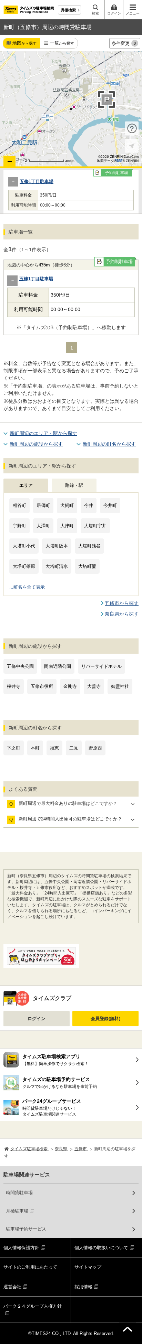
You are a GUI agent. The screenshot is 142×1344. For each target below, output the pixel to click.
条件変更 (124, 43)
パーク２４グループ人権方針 (32, 1306)
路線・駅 (74, 485)
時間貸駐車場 (19, 1192)
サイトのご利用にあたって (30, 1267)
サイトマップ (87, 1267)
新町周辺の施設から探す (36, 444)
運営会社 (12, 1286)
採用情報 (83, 1286)
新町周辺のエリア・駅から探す (43, 433)
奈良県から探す (122, 614)
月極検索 (68, 10)
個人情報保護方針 (21, 1247)
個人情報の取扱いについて (101, 1247)
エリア (26, 485)
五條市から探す (122, 603)
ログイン (36, 1018)
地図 (24, 43)
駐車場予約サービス (26, 1229)
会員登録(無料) (105, 1018)
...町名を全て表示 (27, 587)
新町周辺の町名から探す (109, 444)
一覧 (62, 43)
